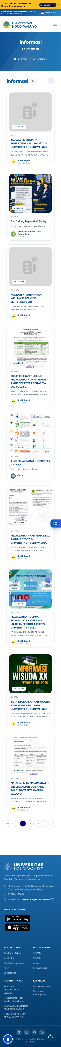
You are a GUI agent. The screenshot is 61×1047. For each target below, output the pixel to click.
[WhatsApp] (42, 1032)
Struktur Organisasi (14, 963)
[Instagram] (27, 1032)
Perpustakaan (40, 967)
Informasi (31, 42)
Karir (6, 967)
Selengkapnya (46, 5)
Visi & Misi (9, 958)
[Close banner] (58, 4)
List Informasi (30, 48)
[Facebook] (19, 1032)
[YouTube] (34, 1032)
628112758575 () (31, 899)
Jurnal (36, 963)
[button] (8, 1039)
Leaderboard (11, 972)
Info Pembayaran (42, 986)
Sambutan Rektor (13, 953)
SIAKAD (37, 953)
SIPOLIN (37, 958)
